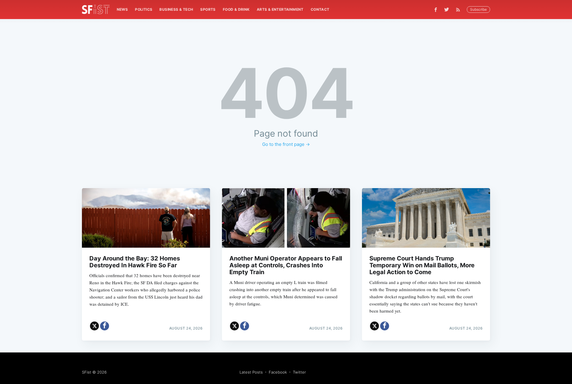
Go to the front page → (286, 144)
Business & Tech (176, 9)
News (122, 9)
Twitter (299, 372)
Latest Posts (251, 372)
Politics (143, 9)
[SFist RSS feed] (459, 9)
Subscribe (478, 9)
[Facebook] (435, 9)
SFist (86, 372)
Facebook (278, 372)
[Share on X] (94, 326)
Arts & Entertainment (280, 9)
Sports (207, 9)
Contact (320, 9)
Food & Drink (236, 9)
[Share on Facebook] (105, 326)
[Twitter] (446, 9)
